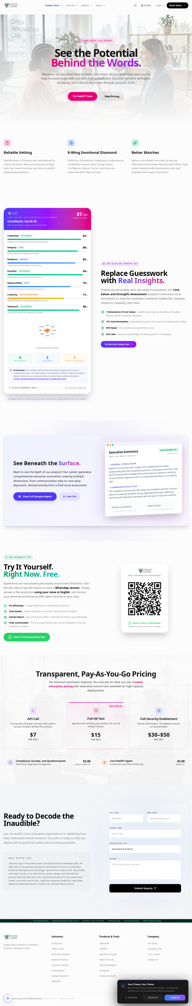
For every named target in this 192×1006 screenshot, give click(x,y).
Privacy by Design (114, 921)
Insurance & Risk (60, 965)
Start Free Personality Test (29, 637)
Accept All (175, 997)
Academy (104, 970)
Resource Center (108, 975)
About (99, 5)
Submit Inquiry (143, 888)
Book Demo (176, 5)
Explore (85, 5)
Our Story (152, 943)
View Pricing (112, 96)
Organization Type (118, 843)
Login (159, 5)
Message (113, 859)
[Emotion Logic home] (11, 5)
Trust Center (154, 954)
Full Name (114, 813)
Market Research (60, 975)
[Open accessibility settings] (8, 998)
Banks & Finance (60, 959)
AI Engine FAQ (155, 948)
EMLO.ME (104, 943)
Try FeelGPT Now (82, 96)
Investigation (58, 970)
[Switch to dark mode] (135, 5)
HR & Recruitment (61, 954)
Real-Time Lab (107, 959)
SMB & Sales (58, 948)
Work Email (152, 813)
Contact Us (153, 959)
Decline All (153, 997)
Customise (132, 997)
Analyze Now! (52, 5)
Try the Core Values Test (116, 344)
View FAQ (71, 496)
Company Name (115, 828)
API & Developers (108, 965)
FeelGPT (104, 948)
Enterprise (57, 943)
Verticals (70, 5)
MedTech (56, 981)
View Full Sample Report (37, 496)
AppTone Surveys (108, 954)
